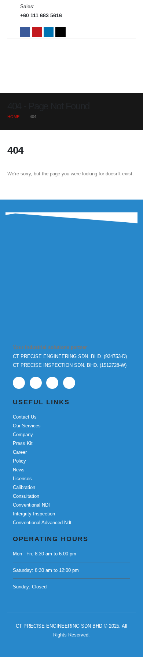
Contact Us (25, 417)
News (19, 469)
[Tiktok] (60, 32)
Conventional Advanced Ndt (42, 522)
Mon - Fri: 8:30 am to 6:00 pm (44, 553)
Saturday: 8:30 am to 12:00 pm (46, 570)
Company (23, 434)
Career (20, 452)
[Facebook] (25, 32)
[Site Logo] (71, 54)
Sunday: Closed (30, 587)
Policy (19, 461)
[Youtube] (37, 32)
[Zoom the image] (49, 265)
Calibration (24, 487)
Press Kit (23, 443)
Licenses (22, 478)
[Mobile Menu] (111, 84)
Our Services (27, 425)
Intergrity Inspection (34, 514)
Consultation (26, 496)
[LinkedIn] (49, 32)
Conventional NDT (32, 505)
